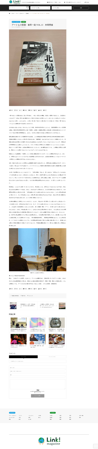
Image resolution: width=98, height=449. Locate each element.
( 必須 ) (12, 367)
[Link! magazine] (49, 444)
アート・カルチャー (16, 21)
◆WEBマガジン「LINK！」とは (53, 2)
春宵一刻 (23, 295)
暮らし (39, 417)
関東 (60, 419)
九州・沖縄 (81, 415)
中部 (70, 415)
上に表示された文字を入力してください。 (37, 391)
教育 (29, 417)
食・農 (30, 419)
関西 (70, 419)
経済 (19, 419)
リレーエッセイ (12, 417)
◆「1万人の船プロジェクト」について (72, 2)
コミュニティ (31, 415)
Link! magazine (78, 441)
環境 (10, 419)
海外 (80, 417)
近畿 (50, 419)
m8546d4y (17, 295)
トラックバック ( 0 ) (52, 356)
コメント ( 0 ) (23, 356)
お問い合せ (86, 2)
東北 (70, 417)
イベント (20, 415)
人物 (19, 417)
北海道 (23, 21)
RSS (9, 441)
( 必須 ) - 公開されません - (16, 371)
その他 (39, 415)
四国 (60, 417)
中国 (60, 415)
